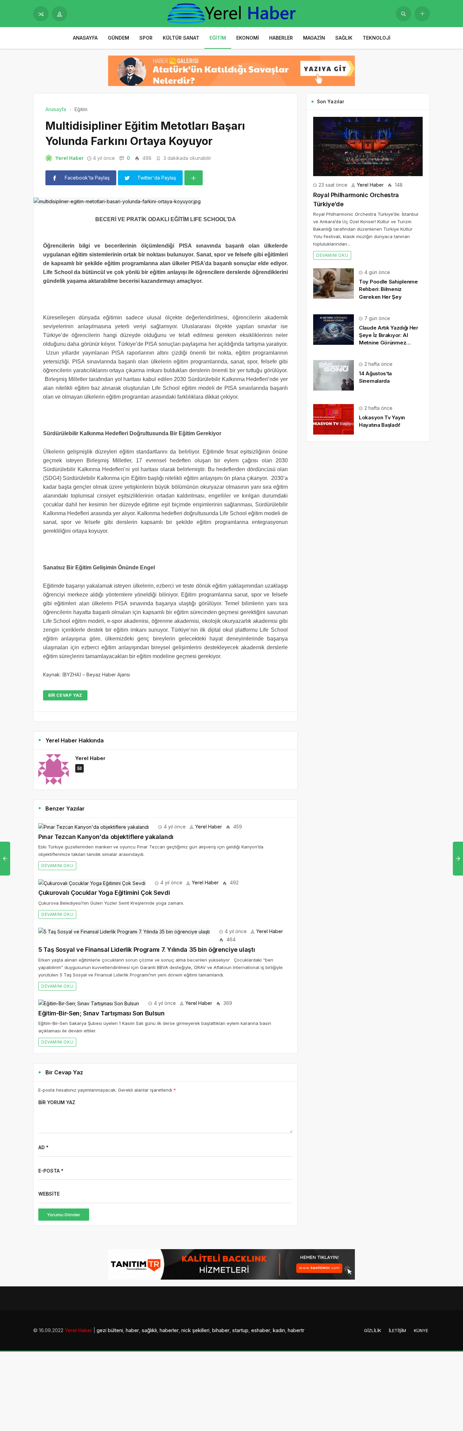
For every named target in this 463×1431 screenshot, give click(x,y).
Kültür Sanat (181, 38)
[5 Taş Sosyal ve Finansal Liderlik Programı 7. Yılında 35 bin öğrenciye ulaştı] (124, 931)
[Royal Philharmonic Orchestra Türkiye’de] (368, 146)
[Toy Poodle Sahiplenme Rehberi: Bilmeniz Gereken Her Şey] (333, 283)
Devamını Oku (57, 865)
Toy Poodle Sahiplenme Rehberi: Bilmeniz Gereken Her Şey (388, 289)
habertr (296, 1330)
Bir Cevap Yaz (65, 695)
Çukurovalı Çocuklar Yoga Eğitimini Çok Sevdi (104, 892)
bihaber (220, 1330)
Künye (421, 1330)
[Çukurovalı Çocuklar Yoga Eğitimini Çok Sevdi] (91, 882)
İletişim (397, 1330)
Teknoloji (376, 38)
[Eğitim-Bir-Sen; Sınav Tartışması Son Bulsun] (88, 1003)
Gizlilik (372, 1330)
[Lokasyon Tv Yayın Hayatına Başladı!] (333, 419)
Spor (146, 38)
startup (240, 1330)
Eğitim (217, 38)
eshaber (260, 1330)
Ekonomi (247, 38)
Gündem (118, 38)
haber (132, 1330)
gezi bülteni (110, 1330)
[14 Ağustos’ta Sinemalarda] (333, 375)
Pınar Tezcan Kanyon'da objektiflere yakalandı (106, 836)
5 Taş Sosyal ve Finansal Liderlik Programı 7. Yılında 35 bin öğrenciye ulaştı (146, 949)
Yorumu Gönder (63, 1214)
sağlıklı (149, 1330)
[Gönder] (403, 13)
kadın (279, 1330)
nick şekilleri (195, 1330)
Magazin (314, 38)
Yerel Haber (69, 158)
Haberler (281, 38)
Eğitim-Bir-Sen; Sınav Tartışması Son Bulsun (101, 1013)
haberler (169, 1330)
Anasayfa (85, 38)
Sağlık (344, 38)
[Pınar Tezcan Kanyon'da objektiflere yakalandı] (93, 826)
